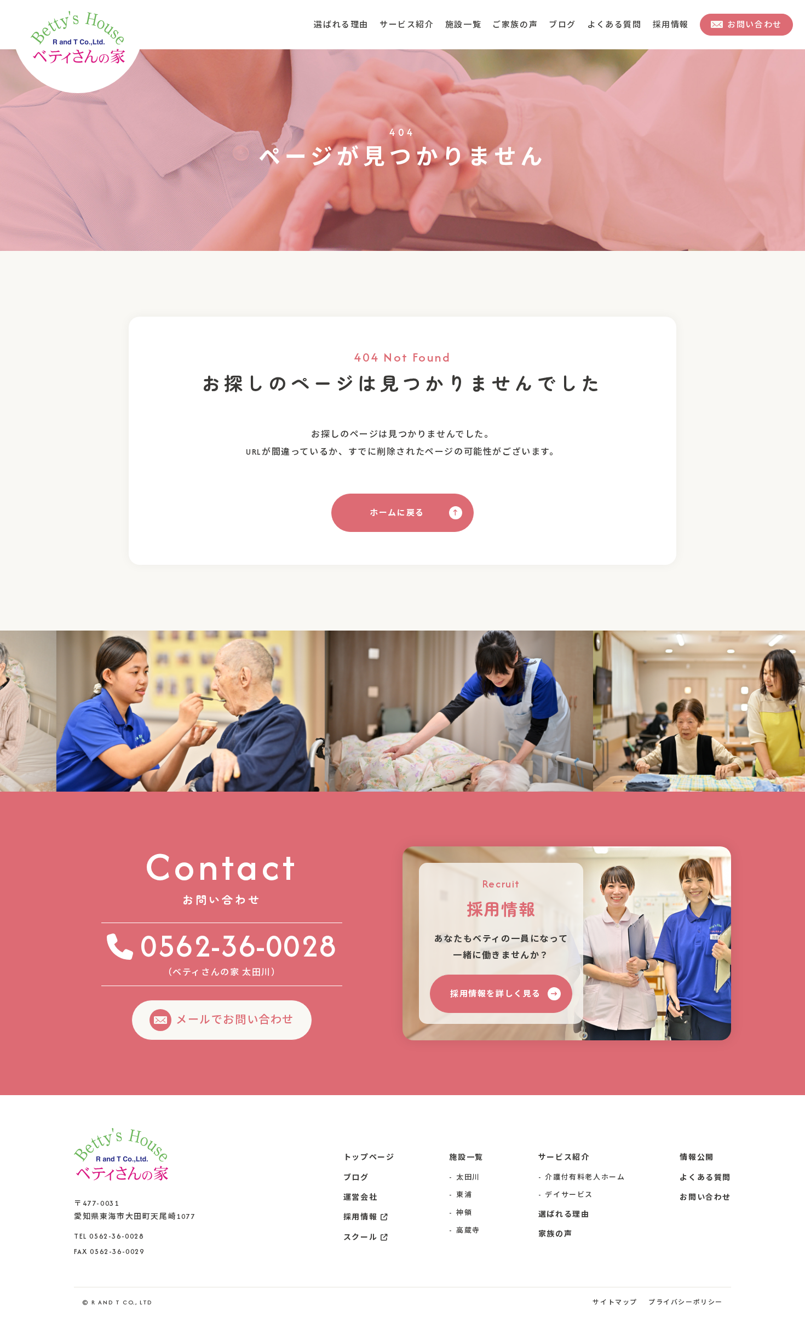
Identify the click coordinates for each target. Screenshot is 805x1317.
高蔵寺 (468, 1230)
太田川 (468, 1177)
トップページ (369, 1157)
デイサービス (569, 1194)
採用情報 (672, 24)
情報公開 (697, 1157)
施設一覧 (474, 24)
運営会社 (360, 1197)
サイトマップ (615, 1302)
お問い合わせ (705, 1197)
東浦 (464, 1194)
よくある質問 (618, 24)
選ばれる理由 (358, 24)
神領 (464, 1212)
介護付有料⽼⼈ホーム (585, 1177)
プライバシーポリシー (685, 1302)
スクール (360, 1237)
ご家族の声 (523, 24)
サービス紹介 (420, 24)
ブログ (569, 24)
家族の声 (555, 1234)
